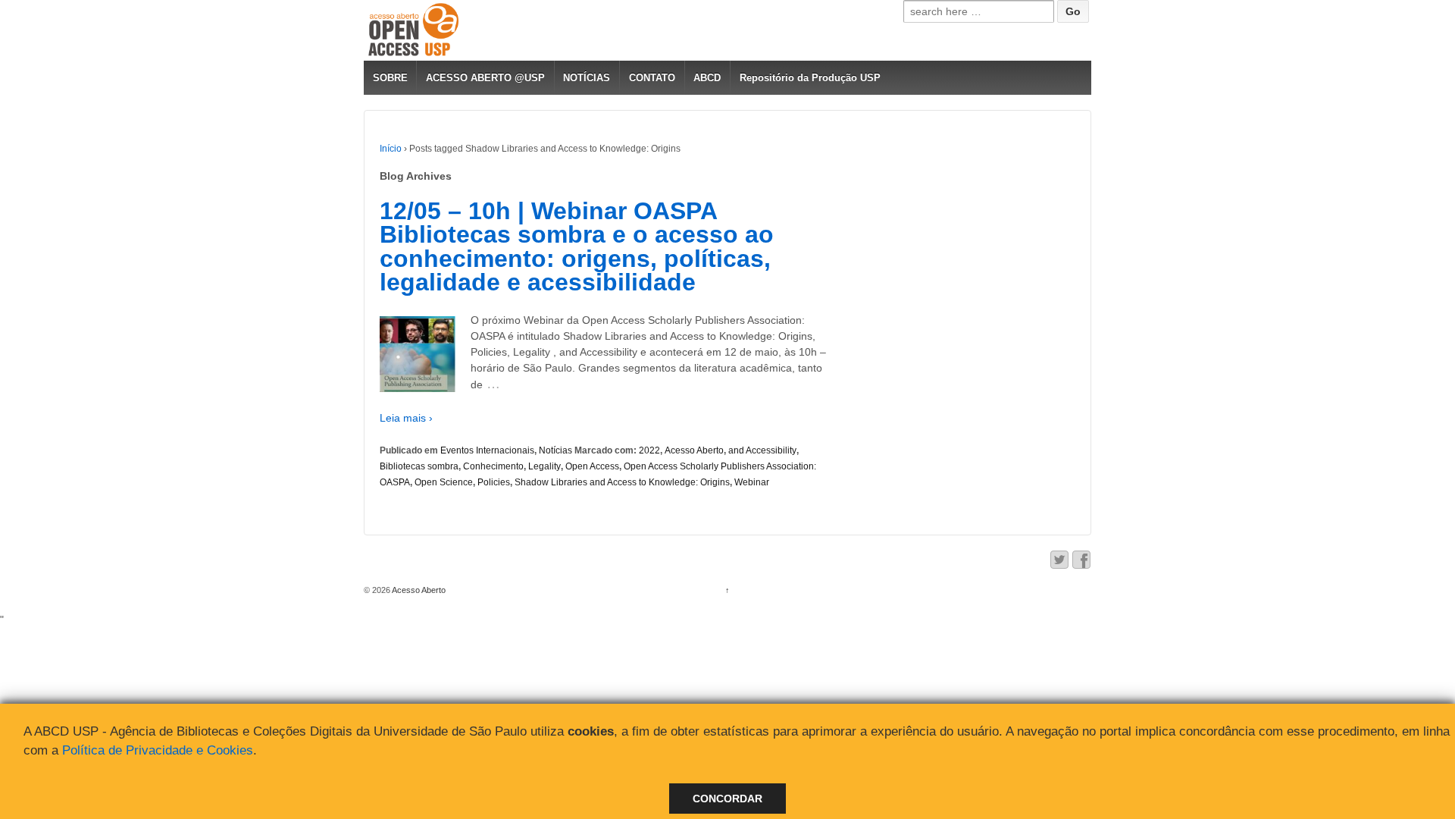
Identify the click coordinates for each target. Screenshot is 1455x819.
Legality (544, 466)
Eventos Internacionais (487, 450)
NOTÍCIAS (586, 77)
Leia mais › (406, 418)
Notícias (555, 450)
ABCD (707, 77)
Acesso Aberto (694, 450)
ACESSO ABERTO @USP (485, 77)
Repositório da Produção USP (810, 77)
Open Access (592, 466)
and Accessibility (762, 450)
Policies (493, 482)
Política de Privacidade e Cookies (157, 750)
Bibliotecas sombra (419, 466)
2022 (649, 450)
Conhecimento (493, 466)
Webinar (751, 482)
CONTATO (652, 77)
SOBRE (390, 77)
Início (391, 148)
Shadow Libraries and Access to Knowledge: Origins (622, 482)
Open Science (444, 482)
